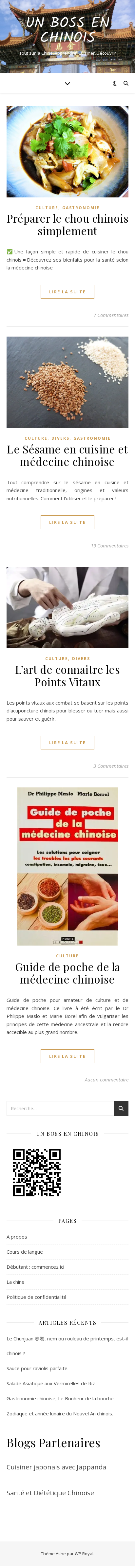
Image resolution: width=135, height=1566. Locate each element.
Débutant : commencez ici (35, 1266)
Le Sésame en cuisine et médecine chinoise (67, 455)
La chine (16, 1282)
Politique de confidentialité (37, 1297)
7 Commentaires (110, 315)
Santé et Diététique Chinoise (50, 1492)
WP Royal (84, 1554)
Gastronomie (81, 208)
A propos (17, 1236)
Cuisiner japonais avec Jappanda (56, 1467)
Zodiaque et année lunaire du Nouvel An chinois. (60, 1413)
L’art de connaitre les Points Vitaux (67, 675)
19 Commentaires (109, 545)
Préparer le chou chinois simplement (67, 224)
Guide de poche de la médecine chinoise (67, 972)
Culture (46, 208)
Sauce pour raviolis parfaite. (37, 1368)
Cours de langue (25, 1251)
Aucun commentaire (106, 1079)
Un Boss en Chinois (67, 31)
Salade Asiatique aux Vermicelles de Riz (51, 1383)
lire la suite (67, 292)
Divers (60, 438)
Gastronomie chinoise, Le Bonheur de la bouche (60, 1398)
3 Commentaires (110, 766)
